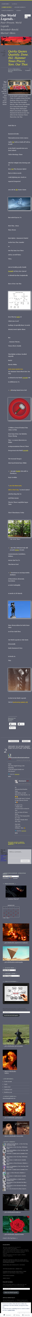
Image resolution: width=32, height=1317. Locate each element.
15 (8, 913)
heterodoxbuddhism (11, 1150)
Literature (4, 87)
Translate (15, 878)
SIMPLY (5, 1278)
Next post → (26, 741)
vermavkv (8, 1153)
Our (5, 1300)
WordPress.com (8, 1092)
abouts (17, 550)
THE (17, 1271)
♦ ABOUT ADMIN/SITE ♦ (7, 10)
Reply (9, 776)
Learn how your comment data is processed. (3, 858)
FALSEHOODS (11, 1268)
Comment (25, 861)
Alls (17, 189)
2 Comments (27, 69)
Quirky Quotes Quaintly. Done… (20, 1153)
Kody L (8, 1172)
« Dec (4, 918)
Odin (3, 93)
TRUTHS (5, 1268)
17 (13, 913)
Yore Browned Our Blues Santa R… (18, 1188)
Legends (25, 378)
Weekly (18, 471)
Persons (17, 1247)
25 (15, 914)
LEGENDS (11, 1262)
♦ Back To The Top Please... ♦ (10, 1238)
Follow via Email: (8, 1282)
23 (11, 914)
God (12, 169)
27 (4, 916)
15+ (20, 1247)
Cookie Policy (11, 1310)
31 (13, 916)
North (18, 317)
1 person (17, 774)
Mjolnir (4, 89)
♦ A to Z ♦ (14, 4)
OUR (4, 1262)
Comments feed (8, 1089)
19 (18, 913)
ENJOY (8, 1278)
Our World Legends (5, 95)
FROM (9, 1271)
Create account (8, 1081)
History (16, 70)
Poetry (20, 70)
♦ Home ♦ (18, 10)
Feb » (7, 918)
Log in (5, 1084)
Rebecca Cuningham (11, 1166)
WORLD (7, 1262)
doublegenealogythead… (12, 1144)
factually (10, 271)
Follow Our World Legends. (11, 1292)
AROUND (13, 1271)
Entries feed (7, 1087)
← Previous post (13, 741)
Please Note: (6, 1244)
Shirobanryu (16, 69)
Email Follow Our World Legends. (11, 1015)
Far (13, 142)
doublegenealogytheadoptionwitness (18, 757)
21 (6, 914)
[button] (12, 997)
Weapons (10, 71)
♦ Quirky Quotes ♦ (7, 7)
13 (4, 913)
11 (15, 911)
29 (8, 916)
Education (10, 70)
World (7, 1300)
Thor (3, 102)
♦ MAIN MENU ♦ (5, 4)
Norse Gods (4, 91)
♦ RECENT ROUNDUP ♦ (20, 7)
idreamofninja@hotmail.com (9, 1098)
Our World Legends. (8, 17)
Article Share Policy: (9, 1297)
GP (7, 1188)
